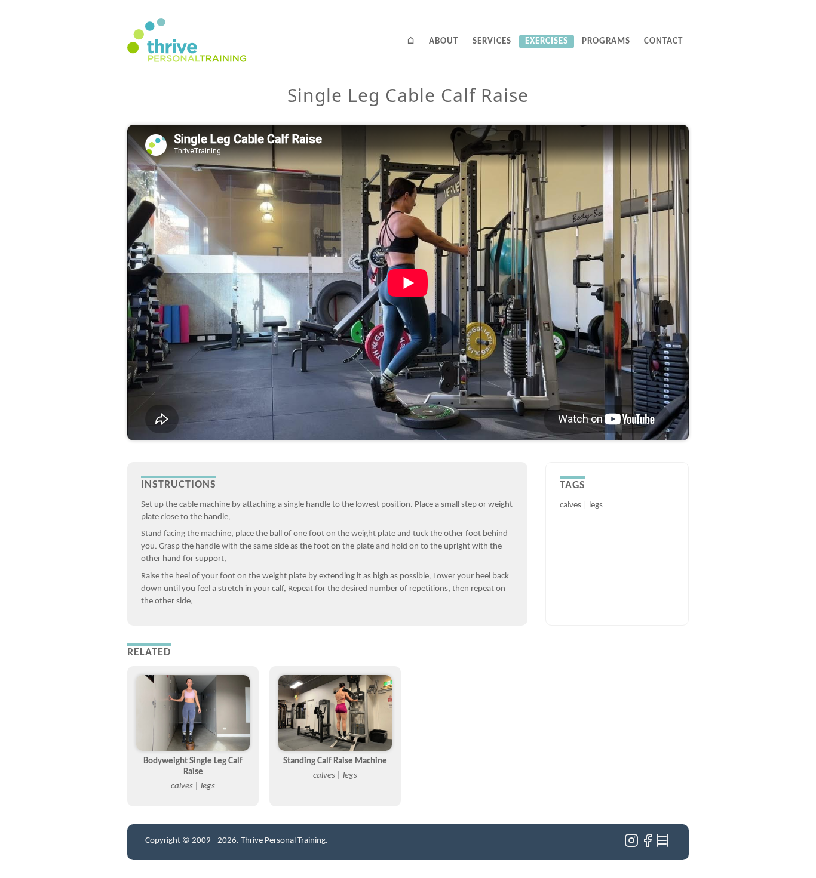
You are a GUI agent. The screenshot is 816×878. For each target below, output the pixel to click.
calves (570, 505)
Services (492, 41)
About (443, 41)
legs (596, 505)
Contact (663, 41)
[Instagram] (632, 845)
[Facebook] (648, 845)
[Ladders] (664, 845)
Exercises (546, 41)
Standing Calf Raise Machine (335, 761)
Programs (606, 41)
